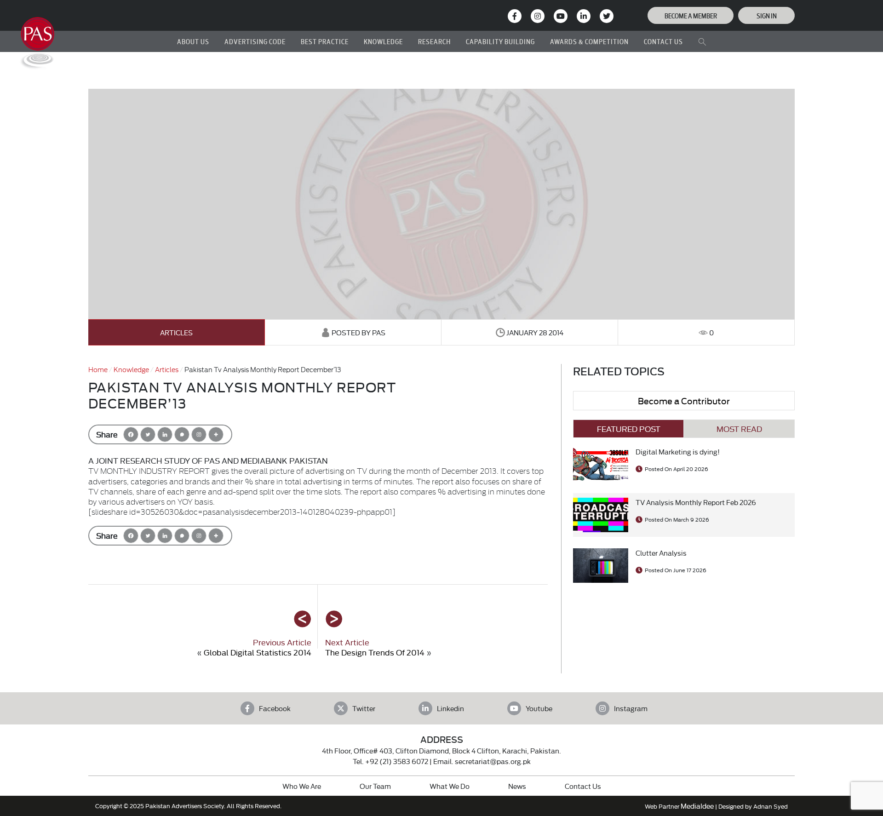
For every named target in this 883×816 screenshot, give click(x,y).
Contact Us (583, 786)
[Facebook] (130, 434)
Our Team (375, 786)
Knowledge (131, 369)
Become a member (691, 15)
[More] (216, 434)
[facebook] (515, 16)
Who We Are (301, 786)
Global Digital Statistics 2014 (257, 652)
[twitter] (607, 16)
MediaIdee (697, 805)
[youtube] (561, 16)
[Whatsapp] (181, 434)
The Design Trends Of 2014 (374, 652)
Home (98, 369)
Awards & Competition (589, 41)
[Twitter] (147, 434)
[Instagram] (538, 16)
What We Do (450, 786)
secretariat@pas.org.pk (493, 761)
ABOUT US (193, 41)
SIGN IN (767, 15)
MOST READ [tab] (739, 428)
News (517, 786)
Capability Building (500, 41)
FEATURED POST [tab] (628, 428)
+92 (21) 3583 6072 (396, 761)
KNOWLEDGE (383, 41)
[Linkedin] (164, 434)
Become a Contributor (684, 400)
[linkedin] (584, 16)
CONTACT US (663, 41)
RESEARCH (434, 41)
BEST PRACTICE (325, 41)
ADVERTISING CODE (255, 41)
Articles (176, 332)
